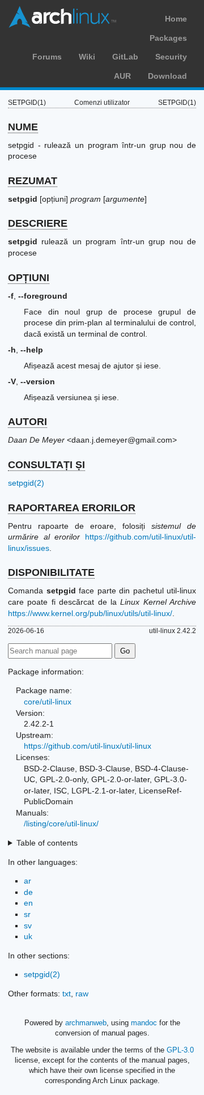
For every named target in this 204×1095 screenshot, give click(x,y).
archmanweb (86, 1022)
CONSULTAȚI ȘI (46, 464)
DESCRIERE (37, 223)
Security (171, 56)
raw (81, 993)
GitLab (125, 56)
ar (27, 880)
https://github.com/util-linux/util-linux (87, 745)
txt (66, 993)
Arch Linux (62, 17)
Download (167, 75)
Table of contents (47, 842)
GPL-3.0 (180, 1050)
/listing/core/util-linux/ (61, 823)
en (28, 902)
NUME (23, 127)
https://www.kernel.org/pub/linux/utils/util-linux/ (90, 613)
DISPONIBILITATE (51, 572)
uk (28, 936)
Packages (168, 38)
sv (28, 925)
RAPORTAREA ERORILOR (71, 507)
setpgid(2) (26, 482)
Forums (47, 56)
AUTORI (27, 421)
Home (176, 18)
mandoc (144, 1022)
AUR (122, 75)
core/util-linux (47, 701)
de (28, 892)
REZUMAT (32, 180)
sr (27, 914)
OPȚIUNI (28, 277)
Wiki (87, 56)
